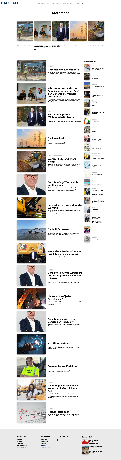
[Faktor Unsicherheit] (87, 147)
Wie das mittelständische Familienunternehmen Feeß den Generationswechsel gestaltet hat (63, 92)
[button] (82, 3)
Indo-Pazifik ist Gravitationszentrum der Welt (97, 95)
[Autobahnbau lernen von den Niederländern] (87, 67)
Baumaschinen (52, 226)
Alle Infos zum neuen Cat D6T (95, 447)
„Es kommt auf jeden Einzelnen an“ (60, 297)
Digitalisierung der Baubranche (95, 42)
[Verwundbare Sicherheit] (87, 173)
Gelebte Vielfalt (95, 121)
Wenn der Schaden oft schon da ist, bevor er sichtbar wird (64, 252)
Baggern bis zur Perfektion (63, 366)
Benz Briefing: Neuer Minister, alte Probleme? (62, 116)
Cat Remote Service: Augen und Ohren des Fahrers (97, 104)
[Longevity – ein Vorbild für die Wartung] (31, 207)
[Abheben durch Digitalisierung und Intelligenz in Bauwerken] (87, 138)
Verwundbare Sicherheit (97, 174)
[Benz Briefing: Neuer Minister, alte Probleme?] (60, 31)
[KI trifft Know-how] (31, 344)
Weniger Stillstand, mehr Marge (96, 45)
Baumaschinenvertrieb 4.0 (98, 231)
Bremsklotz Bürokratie (97, 239)
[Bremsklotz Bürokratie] (87, 238)
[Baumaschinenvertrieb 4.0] (87, 229)
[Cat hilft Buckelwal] (31, 230)
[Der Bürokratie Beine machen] (87, 164)
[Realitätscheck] (78, 31)
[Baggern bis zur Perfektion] (31, 367)
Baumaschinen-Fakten (96, 153)
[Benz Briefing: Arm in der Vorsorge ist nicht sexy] (31, 321)
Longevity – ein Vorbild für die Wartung (65, 206)
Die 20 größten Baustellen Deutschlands (93, 442)
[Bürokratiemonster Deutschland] (87, 76)
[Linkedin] (58, 440)
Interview (56, 17)
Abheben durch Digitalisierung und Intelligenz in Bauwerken (97, 139)
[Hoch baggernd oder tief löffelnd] (85, 452)
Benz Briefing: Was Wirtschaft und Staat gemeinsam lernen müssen (65, 275)
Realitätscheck (73, 45)
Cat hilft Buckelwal (58, 229)
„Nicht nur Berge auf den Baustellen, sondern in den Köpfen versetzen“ (98, 201)
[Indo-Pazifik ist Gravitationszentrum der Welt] (87, 94)
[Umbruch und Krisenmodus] (25, 31)
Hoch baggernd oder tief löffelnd (95, 452)
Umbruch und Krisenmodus (23, 45)
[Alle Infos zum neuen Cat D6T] (85, 448)
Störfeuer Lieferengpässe (98, 86)
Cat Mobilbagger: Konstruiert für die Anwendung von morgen (98, 157)
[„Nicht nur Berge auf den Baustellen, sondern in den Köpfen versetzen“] (87, 200)
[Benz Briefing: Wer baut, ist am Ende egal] (31, 184)
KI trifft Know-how (58, 343)
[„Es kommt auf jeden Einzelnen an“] (31, 298)
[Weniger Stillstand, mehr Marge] (96, 31)
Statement (55, 42)
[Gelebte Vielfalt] (87, 120)
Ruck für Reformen (58, 411)
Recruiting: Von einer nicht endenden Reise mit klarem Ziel (63, 388)
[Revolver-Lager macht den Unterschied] (87, 111)
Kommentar (63, 17)
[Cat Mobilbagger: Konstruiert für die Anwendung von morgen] (87, 156)
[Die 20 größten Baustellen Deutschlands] (85, 442)
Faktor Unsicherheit (96, 148)
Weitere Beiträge (94, 244)
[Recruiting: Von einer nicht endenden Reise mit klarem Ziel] (31, 389)
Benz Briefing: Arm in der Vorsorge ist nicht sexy (62, 320)
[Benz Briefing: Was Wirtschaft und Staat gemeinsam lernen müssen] (31, 275)
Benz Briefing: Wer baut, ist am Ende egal (63, 183)
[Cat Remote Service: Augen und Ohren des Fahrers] (87, 103)
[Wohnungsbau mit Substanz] (87, 129)
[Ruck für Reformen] (31, 412)
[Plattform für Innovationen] (87, 209)
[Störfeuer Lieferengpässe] (87, 85)
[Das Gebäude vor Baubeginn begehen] (87, 182)
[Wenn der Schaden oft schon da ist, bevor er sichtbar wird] (31, 253)
